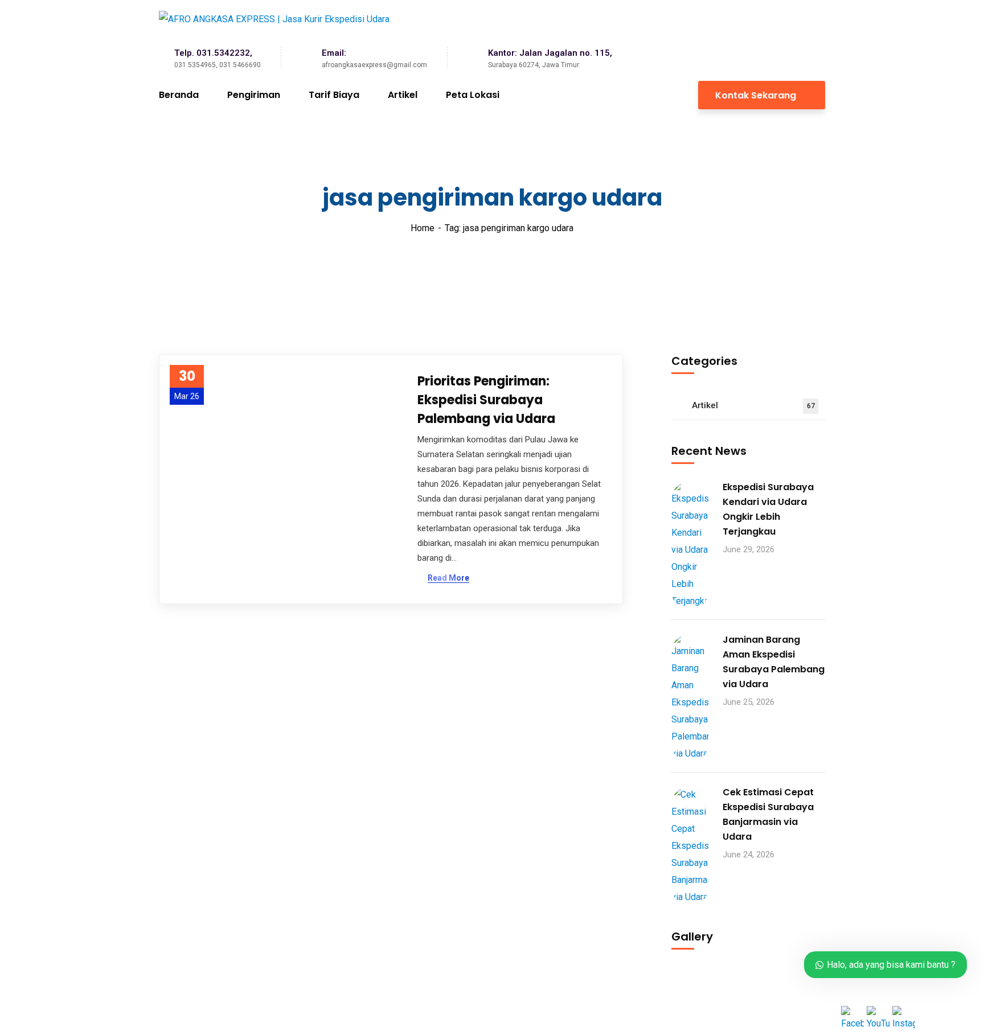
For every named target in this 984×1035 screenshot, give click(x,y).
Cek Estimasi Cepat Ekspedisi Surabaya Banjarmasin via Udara (768, 814)
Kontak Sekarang (756, 95)
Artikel (753, 405)
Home (422, 228)
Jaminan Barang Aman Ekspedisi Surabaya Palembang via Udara (774, 662)
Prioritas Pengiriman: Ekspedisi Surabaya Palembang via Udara (486, 400)
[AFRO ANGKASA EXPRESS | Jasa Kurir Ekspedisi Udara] (274, 19)
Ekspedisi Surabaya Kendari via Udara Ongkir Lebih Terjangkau (768, 509)
